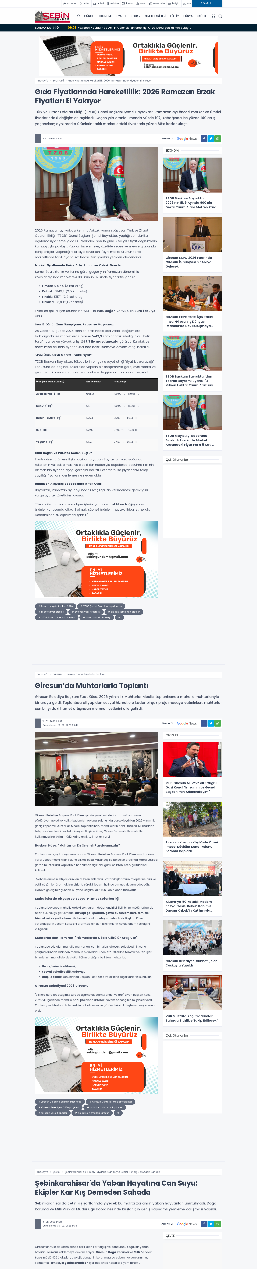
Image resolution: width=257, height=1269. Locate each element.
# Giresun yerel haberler (52, 1113)
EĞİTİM (174, 16)
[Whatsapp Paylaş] (217, 138)
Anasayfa (42, 80)
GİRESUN (57, 674)
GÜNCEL (89, 16)
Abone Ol (167, 138)
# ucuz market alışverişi (96, 617)
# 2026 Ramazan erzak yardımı (56, 617)
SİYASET (121, 16)
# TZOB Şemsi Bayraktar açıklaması (101, 606)
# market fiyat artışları (51, 611)
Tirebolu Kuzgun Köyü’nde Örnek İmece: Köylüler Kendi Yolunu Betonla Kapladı (128, 27)
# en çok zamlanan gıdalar (124, 611)
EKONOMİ (105, 16)
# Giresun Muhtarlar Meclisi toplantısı (110, 1101)
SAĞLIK (201, 16)
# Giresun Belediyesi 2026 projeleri (58, 1107)
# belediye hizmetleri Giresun (92, 1113)
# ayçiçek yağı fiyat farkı (86, 611)
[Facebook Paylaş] (204, 138)
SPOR (134, 16)
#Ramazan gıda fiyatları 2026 (55, 606)
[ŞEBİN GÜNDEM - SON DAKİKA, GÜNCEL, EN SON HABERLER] (52, 16)
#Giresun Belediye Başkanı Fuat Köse (59, 1101)
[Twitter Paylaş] (211, 138)
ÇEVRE (56, 1172)
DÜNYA (188, 16)
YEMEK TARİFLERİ (155, 16)
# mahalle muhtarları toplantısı (105, 1107)
